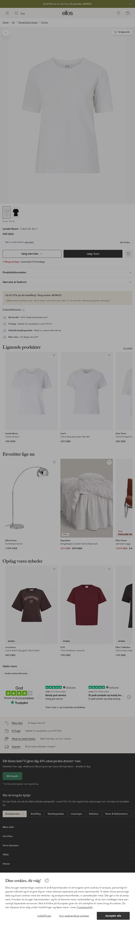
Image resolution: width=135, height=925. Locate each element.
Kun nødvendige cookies (74, 915)
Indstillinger (44, 915)
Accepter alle (113, 915)
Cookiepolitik (85, 907)
